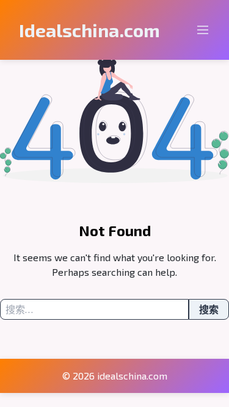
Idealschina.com (89, 30)
